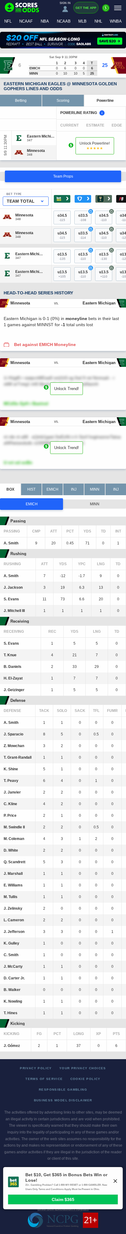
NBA (45, 21)
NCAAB (64, 21)
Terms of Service (44, 1079)
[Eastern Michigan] (41, 136)
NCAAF (26, 21)
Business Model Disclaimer (63, 1100)
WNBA (116, 21)
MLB (82, 21)
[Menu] (117, 8)
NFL (8, 21)
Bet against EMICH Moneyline (45, 344)
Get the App (86, 7)
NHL (98, 21)
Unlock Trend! (66, 388)
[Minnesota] (36, 151)
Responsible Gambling (63, 1089)
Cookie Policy (85, 1079)
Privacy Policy (36, 1068)
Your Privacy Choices (82, 1068)
